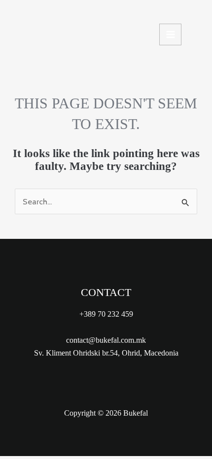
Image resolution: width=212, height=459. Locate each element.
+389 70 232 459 (106, 314)
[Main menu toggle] (170, 35)
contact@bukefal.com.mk (106, 340)
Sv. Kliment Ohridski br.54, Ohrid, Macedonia (106, 353)
